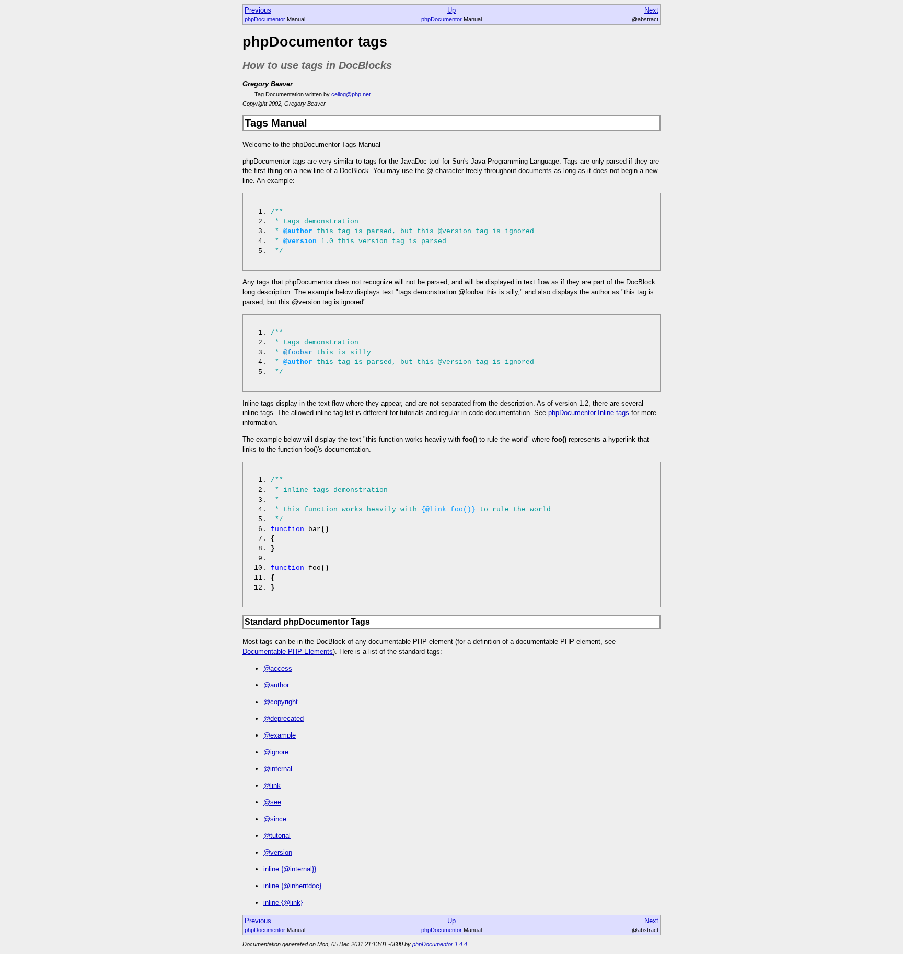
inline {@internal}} (289, 869)
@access (277, 668)
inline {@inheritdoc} (292, 886)
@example (279, 735)
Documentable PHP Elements (287, 652)
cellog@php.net (351, 94)
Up (451, 10)
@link (272, 785)
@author (276, 685)
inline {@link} (283, 902)
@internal (277, 769)
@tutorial (277, 836)
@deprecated (283, 718)
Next (651, 10)
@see (272, 802)
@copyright (280, 702)
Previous (258, 10)
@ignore (275, 752)
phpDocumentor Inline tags (588, 413)
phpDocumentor (265, 19)
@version (277, 852)
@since (274, 819)
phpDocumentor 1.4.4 (439, 944)
